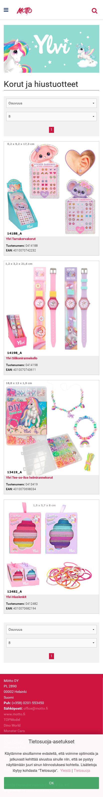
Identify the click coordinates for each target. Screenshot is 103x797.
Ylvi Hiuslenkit (16, 597)
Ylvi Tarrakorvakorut (21, 239)
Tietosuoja (82, 770)
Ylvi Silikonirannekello (21, 358)
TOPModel (12, 720)
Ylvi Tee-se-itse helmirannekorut (29, 477)
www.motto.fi (14, 714)
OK (51, 783)
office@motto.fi (36, 708)
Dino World (12, 725)
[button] (7, 10)
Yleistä (66, 770)
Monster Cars (14, 731)
